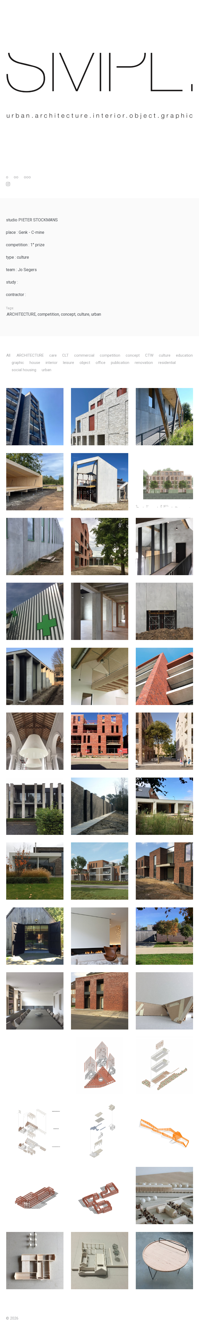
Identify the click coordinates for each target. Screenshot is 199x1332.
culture (83, 314)
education (184, 355)
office (100, 362)
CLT (65, 355)
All (8, 355)
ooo (27, 177)
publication (120, 362)
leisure (68, 362)
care (53, 355)
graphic (18, 362)
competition (48, 314)
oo (16, 177)
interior (52, 362)
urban (96, 314)
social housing (24, 370)
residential (167, 362)
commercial (84, 355)
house (35, 362)
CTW (149, 355)
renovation (144, 362)
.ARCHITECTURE (21, 314)
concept (68, 314)
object (85, 362)
